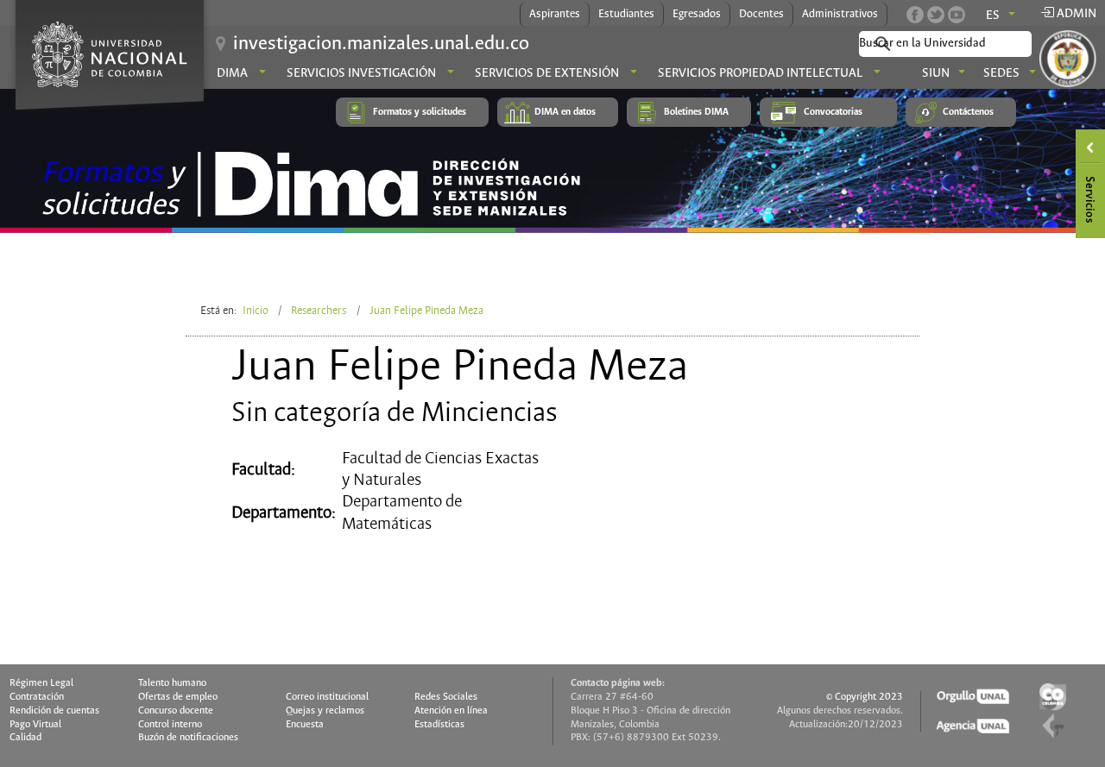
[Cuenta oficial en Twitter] (935, 14)
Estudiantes (626, 14)
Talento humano (172, 683)
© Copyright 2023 (864, 697)
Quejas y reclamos (325, 711)
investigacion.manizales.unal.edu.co (381, 44)
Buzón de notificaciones (188, 737)
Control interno (170, 725)
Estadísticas (439, 725)
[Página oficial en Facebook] (915, 14)
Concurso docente (175, 711)
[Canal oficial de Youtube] (956, 14)
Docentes (761, 14)
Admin (1075, 14)
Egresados (696, 14)
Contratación (36, 697)
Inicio (255, 310)
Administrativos (840, 14)
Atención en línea (451, 711)
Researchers (318, 310)
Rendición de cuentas (54, 711)
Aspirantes (554, 14)
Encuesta (305, 725)
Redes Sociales (445, 697)
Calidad (25, 737)
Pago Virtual (35, 725)
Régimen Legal (41, 683)
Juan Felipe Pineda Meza (426, 310)
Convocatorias (833, 112)
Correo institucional (327, 697)
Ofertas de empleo (178, 697)
